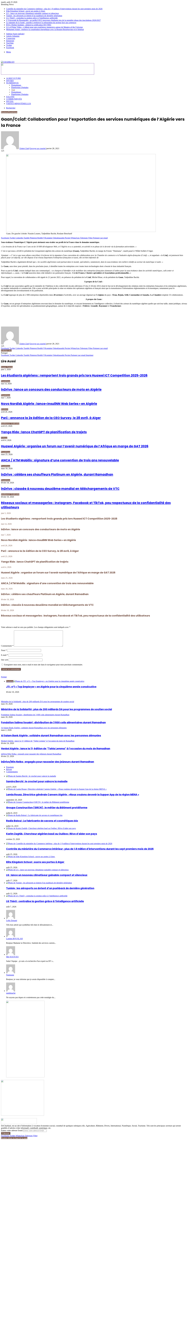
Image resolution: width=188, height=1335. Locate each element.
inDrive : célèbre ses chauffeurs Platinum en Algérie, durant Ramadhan (57, 474)
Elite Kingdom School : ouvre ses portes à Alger (26, 11)
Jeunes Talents (7, 367)
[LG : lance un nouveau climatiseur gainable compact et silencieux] (37, 870)
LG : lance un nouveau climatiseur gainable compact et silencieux (32, 13)
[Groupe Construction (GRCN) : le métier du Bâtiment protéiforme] (37, 802)
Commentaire (7, 646)
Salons (10, 97)
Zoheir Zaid (24, 148)
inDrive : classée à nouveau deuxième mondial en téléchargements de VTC (60, 489)
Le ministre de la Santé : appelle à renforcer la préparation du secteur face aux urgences (41, 22)
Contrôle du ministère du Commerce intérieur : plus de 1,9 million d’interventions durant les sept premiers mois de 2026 (54, 9)
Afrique (4, 438)
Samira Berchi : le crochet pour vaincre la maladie (37, 781)
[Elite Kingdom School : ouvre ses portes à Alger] (30, 856)
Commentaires (12, 772)
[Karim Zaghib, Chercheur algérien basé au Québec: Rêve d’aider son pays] (41, 828)
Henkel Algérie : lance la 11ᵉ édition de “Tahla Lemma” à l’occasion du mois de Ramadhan (55, 748)
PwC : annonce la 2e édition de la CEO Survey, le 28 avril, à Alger (51, 418)
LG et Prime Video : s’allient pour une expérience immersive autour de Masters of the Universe (44, 27)
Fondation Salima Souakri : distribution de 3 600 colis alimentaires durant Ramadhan (53, 722)
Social (10, 101)
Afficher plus (6, 351)
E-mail (4, 655)
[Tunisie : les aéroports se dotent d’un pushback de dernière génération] (39, 883)
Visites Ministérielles (18, 103)
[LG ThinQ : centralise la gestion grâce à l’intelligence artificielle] (36, 896)
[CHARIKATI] (7, 62)
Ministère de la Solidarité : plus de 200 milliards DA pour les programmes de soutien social (56, 709)
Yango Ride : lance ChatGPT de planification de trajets (44, 432)
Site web (4, 660)
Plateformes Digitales (19, 87)
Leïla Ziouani (11, 920)
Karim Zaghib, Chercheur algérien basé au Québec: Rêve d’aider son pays (51, 834)
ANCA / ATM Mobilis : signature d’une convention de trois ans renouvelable (60, 460)
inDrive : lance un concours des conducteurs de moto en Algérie (51, 389)
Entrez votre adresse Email (12, 1130)
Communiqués (14, 99)
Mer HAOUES (12, 957)
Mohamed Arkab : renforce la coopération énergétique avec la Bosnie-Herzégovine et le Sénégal (45, 29)
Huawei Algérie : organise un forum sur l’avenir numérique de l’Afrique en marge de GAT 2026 (74, 446)
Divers (10, 80)
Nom (4, 650)
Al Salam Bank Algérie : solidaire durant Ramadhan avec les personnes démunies (51, 735)
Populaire (10, 767)
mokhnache (10, 993)
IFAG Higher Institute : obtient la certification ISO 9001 (28, 25)
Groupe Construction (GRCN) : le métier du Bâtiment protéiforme (46, 807)
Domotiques (16, 85)
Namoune (10, 975)
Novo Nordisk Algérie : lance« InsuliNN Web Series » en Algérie (49, 404)
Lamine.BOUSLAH (14, 939)
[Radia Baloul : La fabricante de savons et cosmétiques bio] (34, 815)
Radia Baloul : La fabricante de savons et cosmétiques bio (42, 821)
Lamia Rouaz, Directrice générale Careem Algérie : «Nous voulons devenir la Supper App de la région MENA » (72, 794)
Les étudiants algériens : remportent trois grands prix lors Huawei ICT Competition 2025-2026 (74, 375)
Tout (13, 90)
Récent (9, 769)
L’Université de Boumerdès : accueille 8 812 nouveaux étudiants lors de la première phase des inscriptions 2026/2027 (53, 20)
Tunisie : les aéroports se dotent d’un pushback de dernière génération (34, 16)
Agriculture (13, 78)
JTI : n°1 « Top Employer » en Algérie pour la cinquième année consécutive (51, 686)
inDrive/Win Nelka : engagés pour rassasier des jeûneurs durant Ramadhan (47, 761)
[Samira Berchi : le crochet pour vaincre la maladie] (31, 776)
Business (4, 112)
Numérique (12, 83)
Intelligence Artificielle (10, 424)
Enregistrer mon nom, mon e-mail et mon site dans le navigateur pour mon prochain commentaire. (43, 665)
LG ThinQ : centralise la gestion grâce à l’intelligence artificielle (32, 18)
